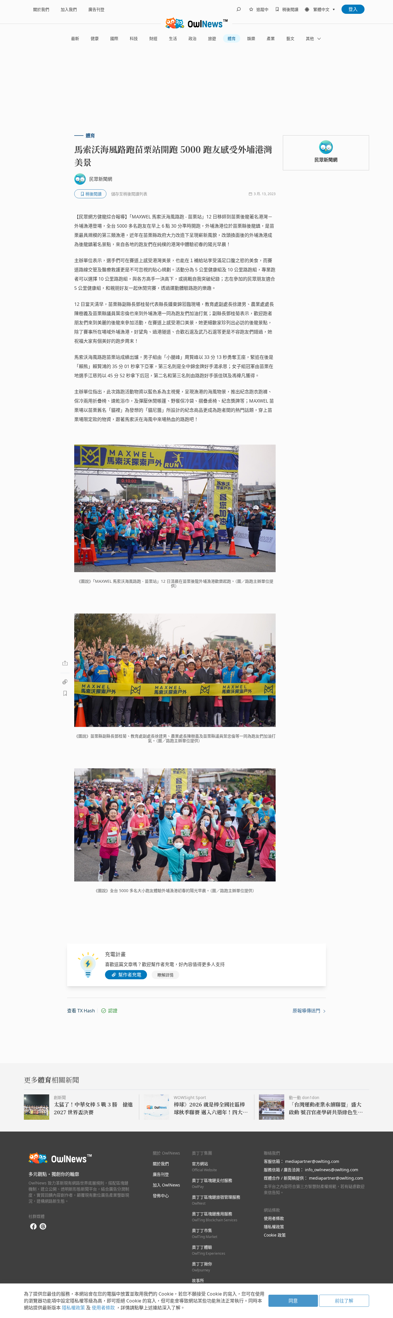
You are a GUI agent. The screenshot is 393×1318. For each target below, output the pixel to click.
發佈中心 (161, 1195)
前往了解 (344, 1301)
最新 (75, 38)
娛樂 (251, 38)
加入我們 (69, 9)
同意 (293, 1301)
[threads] (42, 1226)
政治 (192, 38)
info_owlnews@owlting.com (331, 1169)
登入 (353, 9)
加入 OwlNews (166, 1185)
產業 (271, 38)
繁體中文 (321, 9)
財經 (153, 38)
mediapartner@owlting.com (312, 1161)
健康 (95, 38)
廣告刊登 (96, 9)
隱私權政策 (274, 1226)
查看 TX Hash (81, 1010)
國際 (114, 38)
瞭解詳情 (165, 975)
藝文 (290, 38)
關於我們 (41, 9)
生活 (173, 38)
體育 (232, 38)
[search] (238, 9)
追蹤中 (262, 9)
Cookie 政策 (275, 1235)
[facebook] (33, 1226)
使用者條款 (274, 1218)
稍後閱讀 (290, 9)
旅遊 (212, 38)
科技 (134, 38)
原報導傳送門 (307, 1010)
